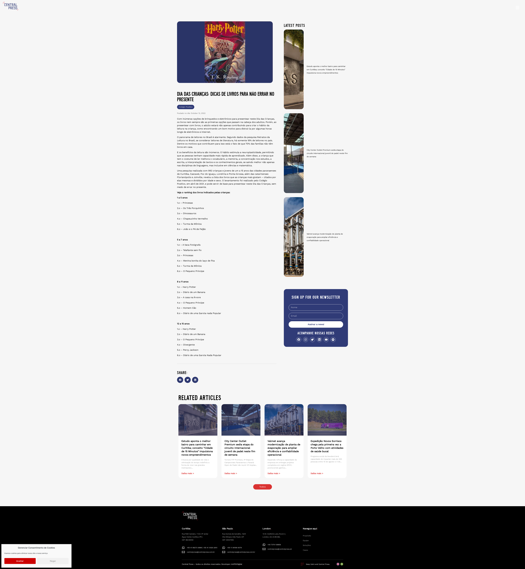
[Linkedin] (319, 339)
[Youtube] (326, 339)
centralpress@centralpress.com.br (201, 552)
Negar (53, 561)
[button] (180, 380)
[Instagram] (305, 339)
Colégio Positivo (185, 107)
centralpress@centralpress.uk (280, 549)
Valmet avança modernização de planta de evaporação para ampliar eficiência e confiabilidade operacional (325, 237)
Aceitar (20, 561)
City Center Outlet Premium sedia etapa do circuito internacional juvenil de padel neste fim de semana (327, 153)
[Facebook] (298, 339)
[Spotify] (333, 339)
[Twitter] (312, 339)
